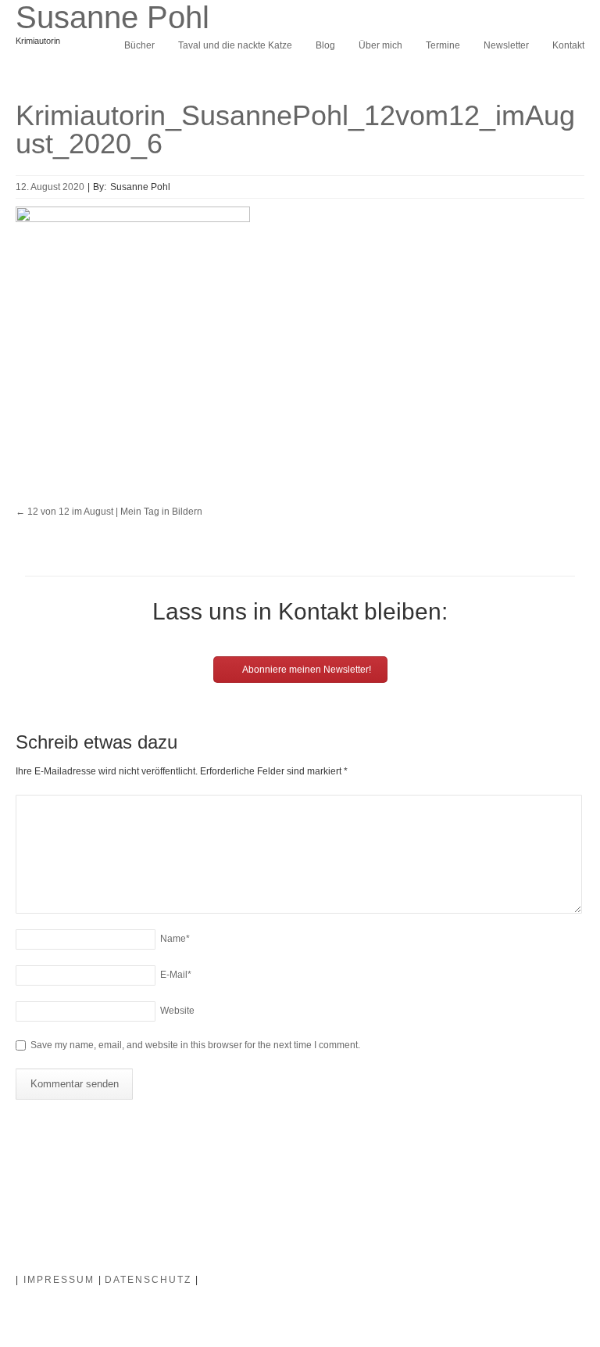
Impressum (59, 1279)
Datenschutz (148, 1279)
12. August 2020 (50, 186)
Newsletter (506, 45)
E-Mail (175, 974)
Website (177, 1010)
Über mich (380, 45)
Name (175, 938)
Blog (325, 45)
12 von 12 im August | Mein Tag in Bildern (109, 511)
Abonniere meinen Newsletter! (306, 669)
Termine (443, 45)
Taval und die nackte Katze (235, 45)
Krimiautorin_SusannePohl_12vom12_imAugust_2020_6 (295, 129)
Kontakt (568, 45)
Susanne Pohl (112, 17)
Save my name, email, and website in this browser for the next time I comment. (195, 1045)
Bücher (139, 45)
